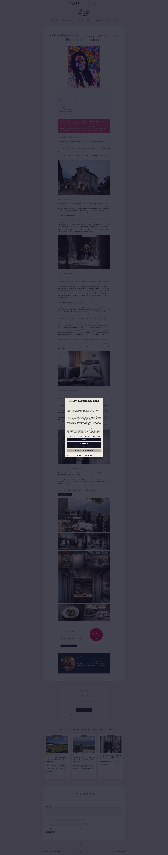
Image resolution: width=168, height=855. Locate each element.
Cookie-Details (78, 455)
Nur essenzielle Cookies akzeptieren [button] (84, 446)
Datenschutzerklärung (71, 421)
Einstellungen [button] (69, 423)
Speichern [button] (84, 439)
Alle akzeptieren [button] (84, 443)
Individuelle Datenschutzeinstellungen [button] (84, 450)
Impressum (99, 455)
